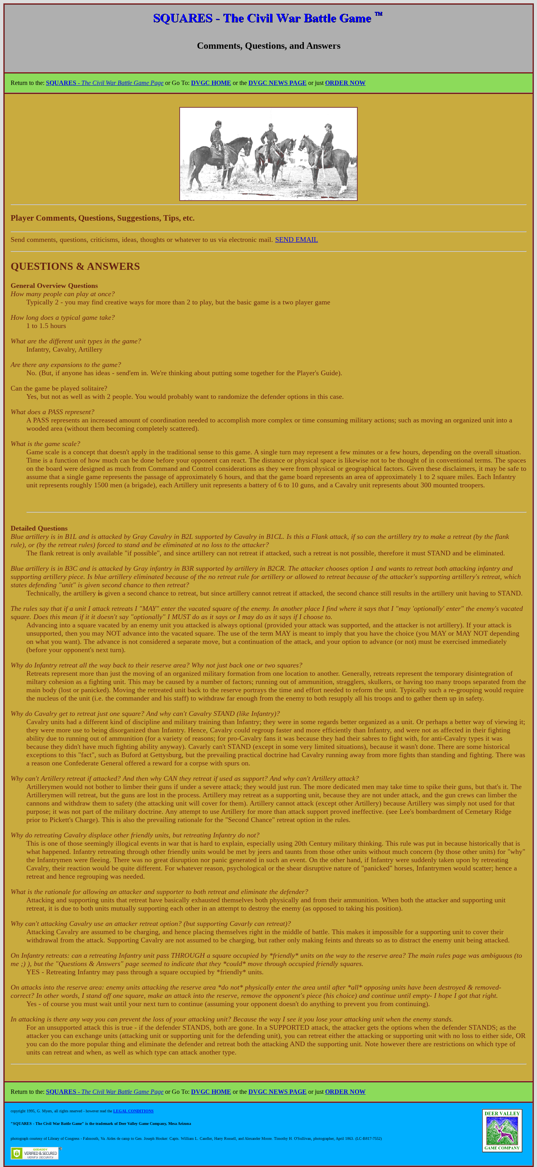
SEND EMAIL (296, 239)
